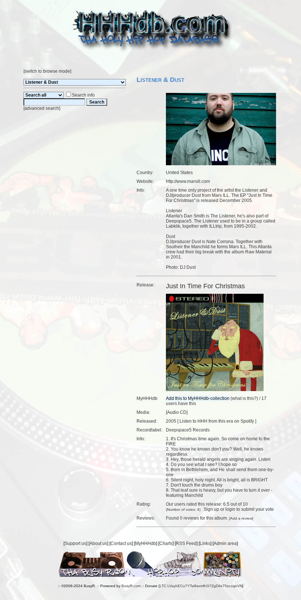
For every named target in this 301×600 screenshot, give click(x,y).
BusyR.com (131, 586)
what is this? (244, 398)
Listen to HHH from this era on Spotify (216, 421)
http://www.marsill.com (188, 181)
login (230, 509)
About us (98, 543)
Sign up (211, 509)
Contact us (121, 543)
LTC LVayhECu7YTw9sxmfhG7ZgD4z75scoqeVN (201, 586)
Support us (75, 543)
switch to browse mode (47, 71)
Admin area (225, 543)
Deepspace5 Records (188, 430)
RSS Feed (186, 543)
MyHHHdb (145, 543)
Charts (166, 543)
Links (205, 543)
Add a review (241, 518)
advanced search (42, 108)
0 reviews (189, 518)
